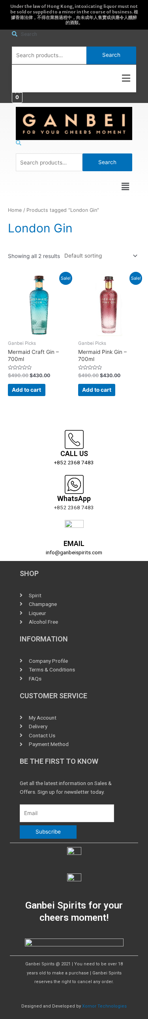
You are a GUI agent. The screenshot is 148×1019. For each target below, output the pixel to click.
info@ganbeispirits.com (74, 552)
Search (111, 55)
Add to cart (26, 390)
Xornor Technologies (104, 1006)
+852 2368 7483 (74, 462)
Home (15, 210)
